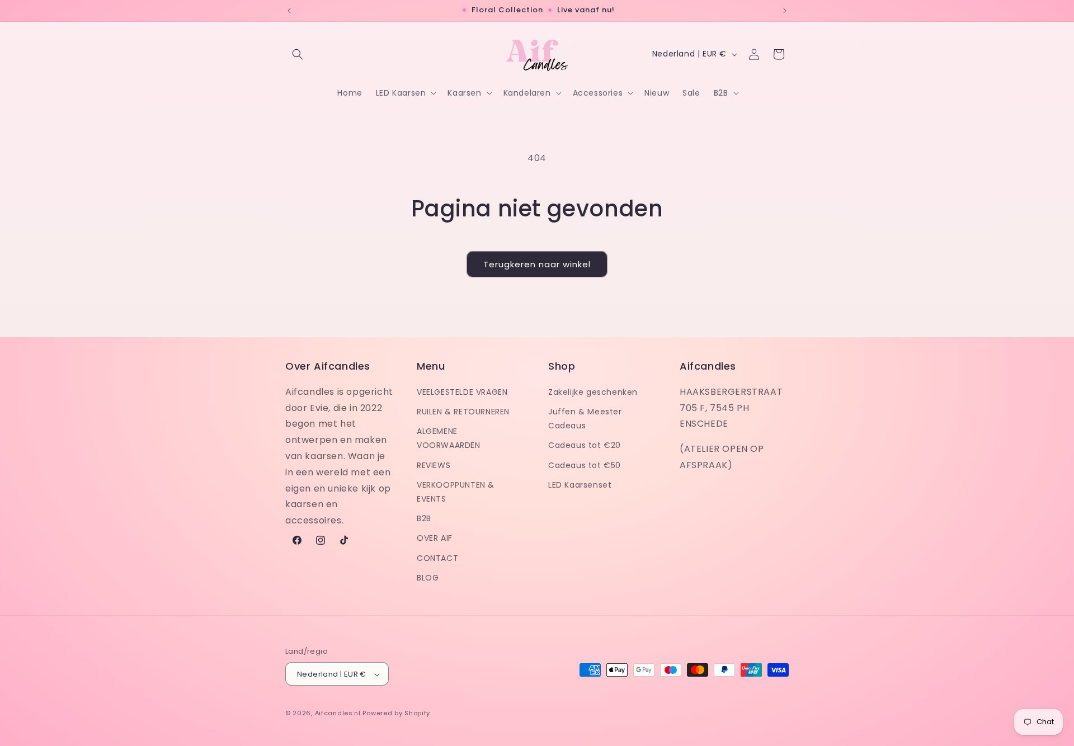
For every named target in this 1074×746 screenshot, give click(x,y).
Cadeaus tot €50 (584, 464)
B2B (424, 517)
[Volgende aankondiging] (784, 10)
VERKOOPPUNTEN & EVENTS (455, 491)
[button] (297, 54)
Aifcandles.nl (338, 713)
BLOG (428, 577)
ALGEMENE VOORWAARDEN (449, 437)
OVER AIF (435, 538)
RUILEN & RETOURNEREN (463, 411)
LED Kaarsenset (579, 484)
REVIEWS (433, 464)
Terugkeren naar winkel (537, 264)
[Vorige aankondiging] (289, 10)
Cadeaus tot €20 (584, 445)
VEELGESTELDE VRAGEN (462, 391)
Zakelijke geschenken (593, 391)
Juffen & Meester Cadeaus (585, 418)
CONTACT (437, 557)
